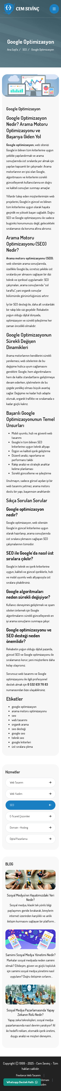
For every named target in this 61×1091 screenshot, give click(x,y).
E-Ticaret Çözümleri (20, 816)
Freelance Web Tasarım (28, 1075)
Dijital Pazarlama (18, 838)
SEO (25, 49)
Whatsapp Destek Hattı (20, 1082)
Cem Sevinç (43, 1063)
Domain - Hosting (19, 827)
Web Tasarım (16, 782)
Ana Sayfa (12, 49)
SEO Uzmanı (42, 1080)
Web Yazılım (16, 793)
